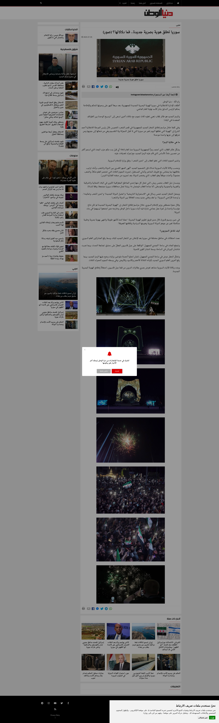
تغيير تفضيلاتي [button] (203, 718)
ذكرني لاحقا (104, 371)
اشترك (117, 371)
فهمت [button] (212, 718)
